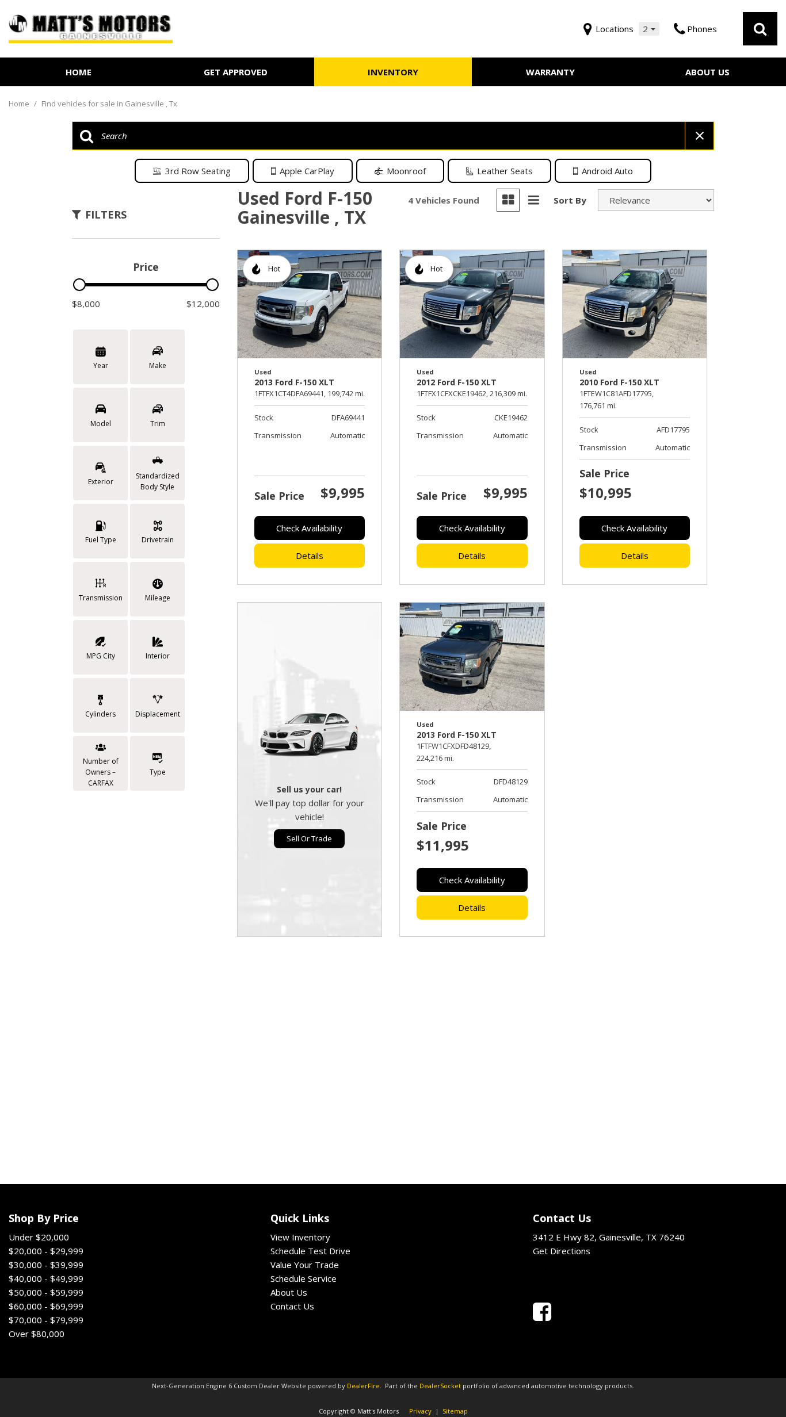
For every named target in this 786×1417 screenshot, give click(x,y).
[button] (760, 28)
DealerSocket (440, 1385)
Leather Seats (505, 171)
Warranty (550, 72)
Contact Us (292, 1306)
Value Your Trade (304, 1264)
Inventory (393, 72)
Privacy (420, 1411)
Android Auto (607, 171)
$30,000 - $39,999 (46, 1264)
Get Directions (561, 1251)
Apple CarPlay (307, 171)
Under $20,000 (39, 1237)
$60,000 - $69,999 (46, 1306)
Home (78, 72)
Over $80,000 (36, 1333)
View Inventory (300, 1237)
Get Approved (236, 72)
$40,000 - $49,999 (46, 1278)
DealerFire (363, 1385)
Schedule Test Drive (310, 1251)
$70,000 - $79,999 (46, 1320)
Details (309, 555)
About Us (707, 72)
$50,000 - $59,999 (46, 1292)
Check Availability (309, 528)
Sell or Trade (309, 838)
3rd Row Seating (198, 171)
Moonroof (406, 171)
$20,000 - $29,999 (46, 1251)
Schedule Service (303, 1278)
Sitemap (455, 1411)
